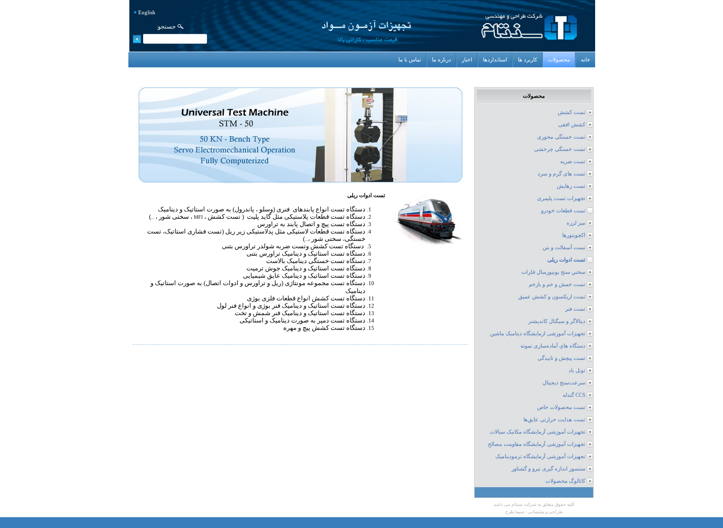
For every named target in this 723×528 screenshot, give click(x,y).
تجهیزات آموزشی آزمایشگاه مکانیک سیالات (537, 432)
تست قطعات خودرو (563, 210)
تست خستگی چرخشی (559, 149)
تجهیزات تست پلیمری (561, 198)
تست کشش (571, 112)
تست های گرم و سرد (561, 173)
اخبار (467, 59)
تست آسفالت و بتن (563, 247)
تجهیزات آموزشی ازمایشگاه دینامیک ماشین (537, 333)
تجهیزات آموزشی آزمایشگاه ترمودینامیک (540, 456)
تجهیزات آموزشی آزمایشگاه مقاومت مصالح (536, 444)
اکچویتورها (573, 235)
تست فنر (575, 309)
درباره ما (441, 59)
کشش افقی (571, 124)
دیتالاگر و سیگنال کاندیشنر (556, 321)
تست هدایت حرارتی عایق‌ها (554, 419)
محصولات (559, 59)
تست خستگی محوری (561, 137)
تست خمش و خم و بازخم (557, 284)
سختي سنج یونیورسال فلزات (553, 272)
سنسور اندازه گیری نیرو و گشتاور (548, 468)
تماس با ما (409, 59)
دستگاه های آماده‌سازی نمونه (552, 346)
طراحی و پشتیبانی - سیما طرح (534, 511)
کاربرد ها (527, 59)
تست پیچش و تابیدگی (561, 358)
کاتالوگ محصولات (565, 481)
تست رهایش (571, 186)
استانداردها (495, 59)
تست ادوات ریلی (566, 260)
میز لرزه (576, 223)
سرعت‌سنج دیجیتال (563, 382)
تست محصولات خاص (561, 407)
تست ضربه (572, 161)
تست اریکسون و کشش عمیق (551, 296)
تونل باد (577, 370)
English (146, 12)
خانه (585, 59)
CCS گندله (574, 395)
